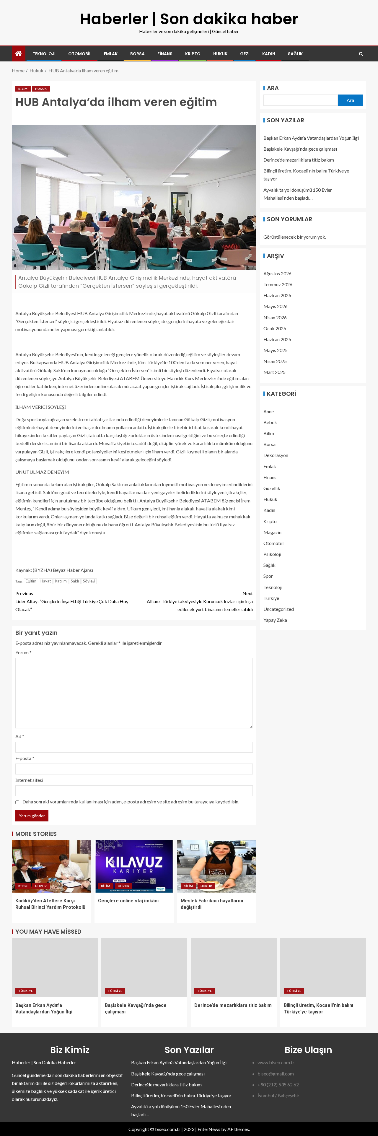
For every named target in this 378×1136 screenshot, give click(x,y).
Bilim (23, 88)
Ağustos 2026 (277, 273)
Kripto (193, 54)
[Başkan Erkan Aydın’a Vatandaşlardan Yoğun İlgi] (55, 967)
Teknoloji (44, 54)
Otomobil (79, 54)
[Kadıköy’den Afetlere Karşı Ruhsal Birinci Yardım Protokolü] (51, 866)
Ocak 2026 (274, 328)
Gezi (245, 54)
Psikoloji (272, 554)
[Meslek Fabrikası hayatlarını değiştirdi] (216, 866)
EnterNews (209, 1129)
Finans (164, 54)
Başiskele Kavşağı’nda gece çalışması (300, 149)
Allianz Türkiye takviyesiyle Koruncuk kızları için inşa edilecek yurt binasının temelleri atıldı (200, 601)
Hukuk (220, 54)
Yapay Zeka (275, 620)
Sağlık (295, 54)
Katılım (61, 581)
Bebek (270, 422)
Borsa (137, 54)
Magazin (272, 532)
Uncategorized (278, 609)
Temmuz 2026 (277, 284)
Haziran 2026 (277, 295)
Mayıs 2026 (275, 306)
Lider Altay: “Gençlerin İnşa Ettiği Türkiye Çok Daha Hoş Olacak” (71, 601)
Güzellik (271, 488)
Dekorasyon (275, 455)
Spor (268, 576)
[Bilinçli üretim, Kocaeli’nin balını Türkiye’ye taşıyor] (323, 967)
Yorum (23, 652)
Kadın (268, 54)
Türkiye (271, 598)
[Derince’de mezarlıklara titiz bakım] (234, 967)
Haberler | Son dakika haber (189, 19)
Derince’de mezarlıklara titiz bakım (298, 159)
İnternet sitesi (29, 780)
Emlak (111, 54)
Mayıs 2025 (275, 350)
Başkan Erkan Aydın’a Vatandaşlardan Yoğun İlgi (311, 138)
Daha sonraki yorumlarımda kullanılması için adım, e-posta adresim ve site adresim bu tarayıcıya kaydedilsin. (130, 801)
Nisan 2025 (275, 361)
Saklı (75, 581)
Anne (268, 411)
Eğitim (31, 581)
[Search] (361, 54)
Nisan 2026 (275, 317)
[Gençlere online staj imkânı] (134, 866)
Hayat (45, 581)
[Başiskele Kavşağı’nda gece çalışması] (144, 967)
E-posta (24, 758)
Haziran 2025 (277, 339)
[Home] (18, 53)
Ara (273, 88)
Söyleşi (89, 581)
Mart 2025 (274, 372)
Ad (19, 736)
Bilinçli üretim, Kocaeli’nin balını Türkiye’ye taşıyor (181, 1095)
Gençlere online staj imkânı (128, 901)
